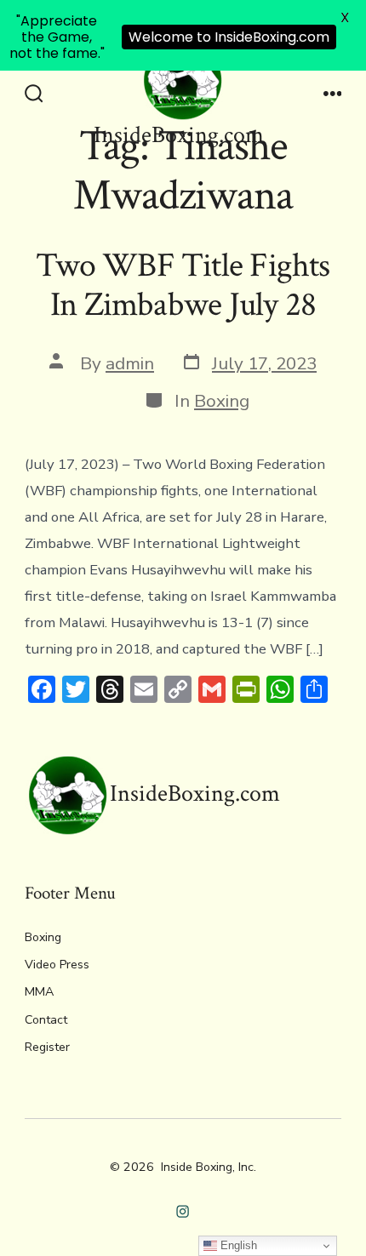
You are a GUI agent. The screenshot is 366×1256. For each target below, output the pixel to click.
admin (130, 363)
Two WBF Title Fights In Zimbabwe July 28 (182, 285)
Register (47, 1047)
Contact (46, 1020)
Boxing (221, 401)
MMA (39, 992)
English (237, 1245)
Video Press (57, 964)
